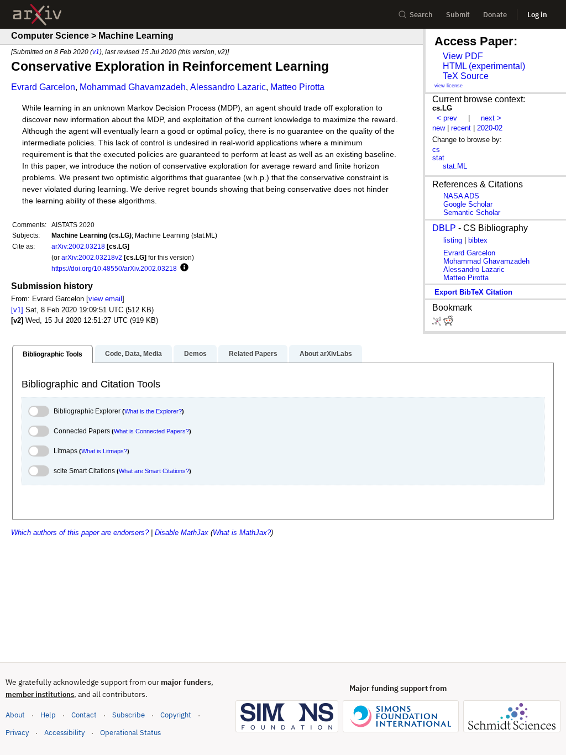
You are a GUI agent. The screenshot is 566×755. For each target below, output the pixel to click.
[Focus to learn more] (182, 268)
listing (452, 240)
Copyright (175, 715)
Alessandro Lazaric (228, 87)
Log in (537, 14)
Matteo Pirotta (297, 87)
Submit (458, 14)
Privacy (17, 732)
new (438, 128)
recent (461, 128)
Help (48, 715)
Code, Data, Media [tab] (133, 354)
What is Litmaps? (104, 451)
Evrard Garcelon (43, 87)
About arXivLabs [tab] (326, 354)
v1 (95, 51)
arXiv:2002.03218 (78, 246)
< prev (447, 118)
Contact (84, 715)
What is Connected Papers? (151, 431)
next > (491, 118)
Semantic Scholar (471, 212)
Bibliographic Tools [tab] (52, 354)
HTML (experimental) (484, 66)
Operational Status (130, 732)
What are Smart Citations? (154, 471)
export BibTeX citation (473, 292)
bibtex (478, 240)
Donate (495, 14)
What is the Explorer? (153, 411)
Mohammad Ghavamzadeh (133, 87)
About (15, 715)
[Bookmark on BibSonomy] (437, 323)
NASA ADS (461, 196)
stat (438, 158)
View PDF (463, 56)
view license (448, 85)
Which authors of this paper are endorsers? (80, 532)
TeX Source (466, 76)
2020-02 (489, 128)
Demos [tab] (195, 354)
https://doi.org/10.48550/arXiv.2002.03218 (114, 268)
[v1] (17, 310)
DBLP (444, 228)
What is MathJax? (242, 532)
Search (421, 14)
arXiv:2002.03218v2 (91, 257)
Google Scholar (467, 204)
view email (105, 299)
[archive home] (37, 14)
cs (436, 149)
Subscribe (128, 715)
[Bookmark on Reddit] (448, 323)
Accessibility (64, 732)
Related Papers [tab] (253, 354)
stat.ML (455, 166)
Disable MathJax (181, 532)
